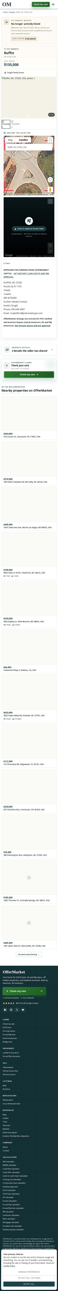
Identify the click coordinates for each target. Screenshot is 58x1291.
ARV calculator (8, 1161)
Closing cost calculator (12, 1179)
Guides (6, 1118)
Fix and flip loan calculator (13, 1208)
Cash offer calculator (11, 1172)
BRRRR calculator (9, 1165)
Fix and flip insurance (11, 1056)
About (5, 1147)
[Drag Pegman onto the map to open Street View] (50, 189)
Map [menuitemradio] (10, 139)
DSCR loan (7, 1027)
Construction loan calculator (14, 1183)
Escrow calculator (10, 1201)
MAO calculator (9, 1219)
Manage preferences (29, 1272)
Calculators (10, 1157)
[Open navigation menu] (53, 4)
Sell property (8, 1067)
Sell (5, 1063)
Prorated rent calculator (12, 1226)
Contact (6, 1150)
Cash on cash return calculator (15, 1176)
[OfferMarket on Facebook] (5, 1009)
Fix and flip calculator (11, 1204)
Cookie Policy (9, 1266)
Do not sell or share (29, 1278)
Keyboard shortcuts (19, 194)
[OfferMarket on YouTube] (23, 1009)
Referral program (10, 1132)
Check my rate (41, 4)
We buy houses (9, 1074)
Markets (6, 1129)
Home (5, 12)
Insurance (8, 1048)
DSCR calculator (9, 1190)
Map (4, 1085)
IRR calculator (8, 1211)
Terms (52, 194)
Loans (6, 1020)
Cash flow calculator (11, 1169)
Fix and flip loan (9, 1034)
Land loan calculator (11, 1215)
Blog (4, 1114)
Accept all (29, 1284)
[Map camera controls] (50, 179)
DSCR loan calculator (11, 1194)
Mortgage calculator (11, 1222)
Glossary (6, 1125)
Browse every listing (29, 954)
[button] (29, 227)
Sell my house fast (10, 1071)
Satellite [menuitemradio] (23, 139)
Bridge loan (7, 1042)
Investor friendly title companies (16, 1136)
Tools (5, 1121)
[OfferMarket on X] (17, 1009)
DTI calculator (8, 1197)
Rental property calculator (13, 1229)
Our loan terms (9, 1031)
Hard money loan (10, 1038)
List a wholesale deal (11, 1103)
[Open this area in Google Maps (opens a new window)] (8, 194)
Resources (8, 1110)
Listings (12, 12)
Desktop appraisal (10, 1186)
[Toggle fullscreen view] (50, 140)
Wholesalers (8, 1100)
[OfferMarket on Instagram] (11, 1009)
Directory (6, 1089)
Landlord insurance (11, 1052)
